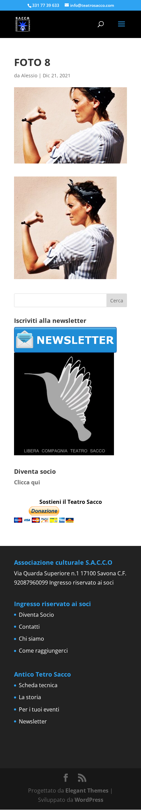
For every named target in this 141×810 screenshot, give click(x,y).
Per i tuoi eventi (39, 709)
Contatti (29, 626)
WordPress (89, 800)
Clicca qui (27, 482)
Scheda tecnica (38, 685)
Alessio (29, 75)
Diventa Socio (36, 614)
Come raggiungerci (43, 650)
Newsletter (33, 721)
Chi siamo (31, 638)
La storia (30, 697)
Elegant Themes (86, 790)
